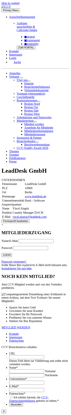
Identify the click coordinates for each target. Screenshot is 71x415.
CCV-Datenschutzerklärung (28, 399)
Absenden (16, 404)
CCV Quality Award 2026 (32, 148)
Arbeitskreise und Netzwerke (34, 117)
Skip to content (11, 3)
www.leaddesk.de (35, 196)
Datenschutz (16, 340)
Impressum (15, 54)
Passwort (7, 247)
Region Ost (31, 107)
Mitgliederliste (25, 120)
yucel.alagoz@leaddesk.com (29, 216)
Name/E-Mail (10, 240)
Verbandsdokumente (36, 90)
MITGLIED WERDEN (16, 327)
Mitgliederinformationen (38, 131)
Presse (13, 161)
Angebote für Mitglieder (38, 127)
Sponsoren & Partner (29, 137)
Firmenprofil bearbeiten (15, 221)
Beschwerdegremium (37, 144)
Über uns (22, 80)
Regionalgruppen (27, 100)
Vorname (50, 371)
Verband (14, 76)
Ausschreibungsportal (22, 16)
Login (12, 58)
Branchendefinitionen (37, 86)
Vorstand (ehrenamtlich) (31, 93)
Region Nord (32, 103)
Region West (32, 114)
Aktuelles (14, 73)
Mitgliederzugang (34, 134)
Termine (14, 154)
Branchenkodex (26, 141)
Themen (14, 151)
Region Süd (31, 110)
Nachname (51, 375)
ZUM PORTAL (26, 47)
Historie (29, 83)
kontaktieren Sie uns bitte (17, 268)
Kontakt (14, 51)
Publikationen (17, 158)
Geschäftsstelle (25, 97)
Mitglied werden (34, 124)
